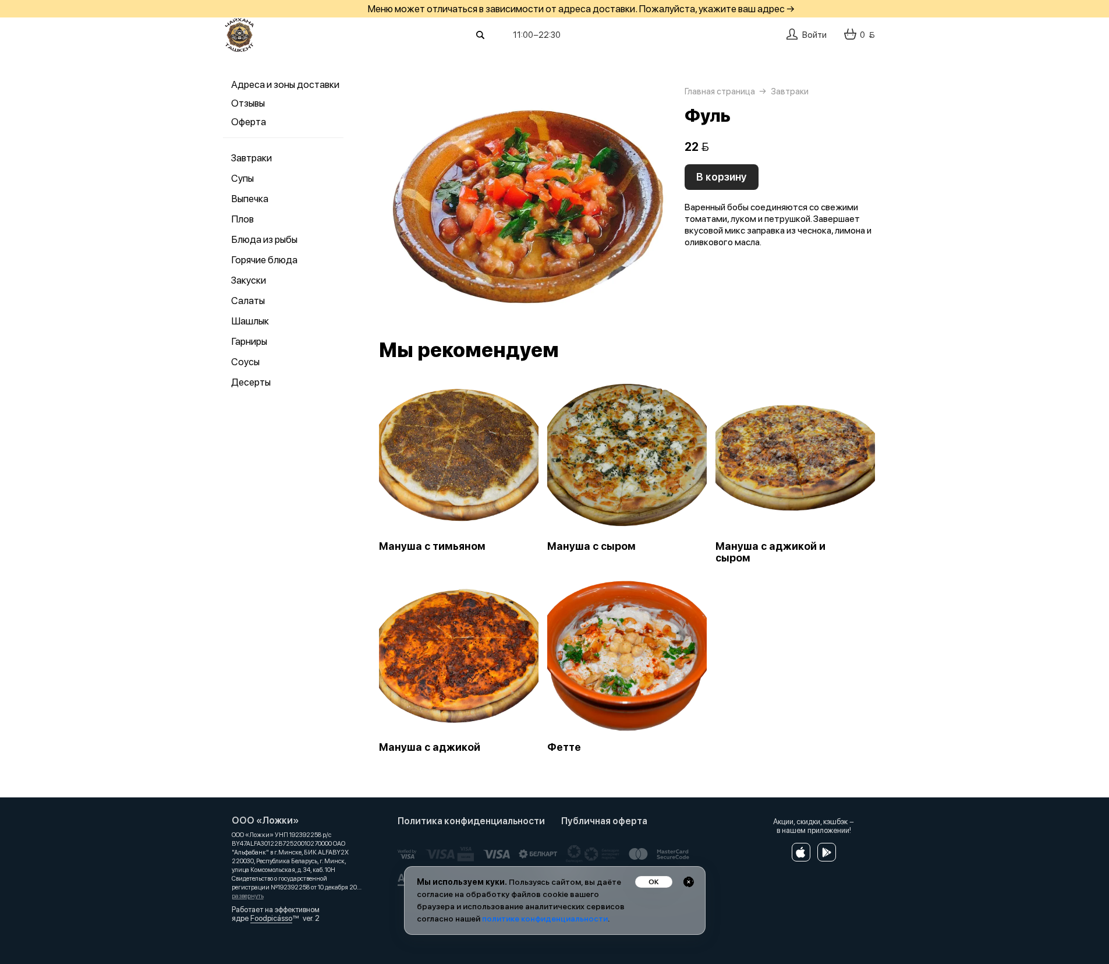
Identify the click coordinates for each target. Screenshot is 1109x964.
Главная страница (720, 91)
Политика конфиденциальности (471, 821)
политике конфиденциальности (545, 918)
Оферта (248, 122)
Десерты (251, 382)
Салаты (248, 300)
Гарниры (249, 341)
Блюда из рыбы (264, 239)
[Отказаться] (689, 882)
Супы (242, 178)
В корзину (721, 177)
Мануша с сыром (591, 546)
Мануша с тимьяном (432, 546)
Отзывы (248, 103)
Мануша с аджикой (429, 747)
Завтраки (251, 158)
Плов (242, 219)
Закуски (248, 280)
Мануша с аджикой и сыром (770, 552)
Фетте (564, 747)
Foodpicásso (271, 918)
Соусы (245, 362)
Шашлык (250, 321)
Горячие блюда (264, 260)
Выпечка (249, 198)
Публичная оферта (604, 821)
